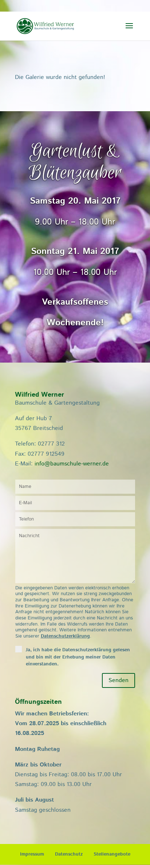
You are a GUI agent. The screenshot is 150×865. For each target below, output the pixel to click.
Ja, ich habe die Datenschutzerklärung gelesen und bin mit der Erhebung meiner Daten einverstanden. (78, 657)
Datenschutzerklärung (65, 636)
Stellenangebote (112, 854)
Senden (118, 680)
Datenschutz (69, 854)
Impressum (32, 854)
